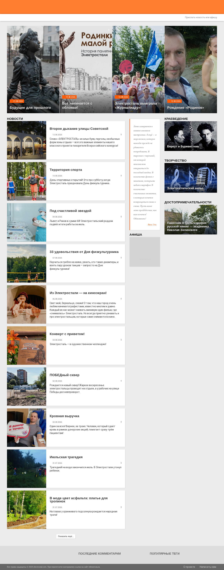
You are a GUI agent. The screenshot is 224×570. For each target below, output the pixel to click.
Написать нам (207, 566)
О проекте (189, 566)
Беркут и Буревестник (183, 146)
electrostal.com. (40, 567)
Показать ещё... (66, 536)
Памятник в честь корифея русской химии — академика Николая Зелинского (188, 226)
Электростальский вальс (185, 188)
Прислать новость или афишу (200, 17)
